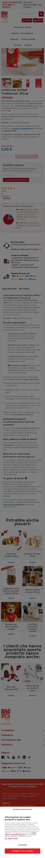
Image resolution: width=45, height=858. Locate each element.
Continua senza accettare (22, 809)
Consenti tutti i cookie (22, 851)
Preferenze (22, 845)
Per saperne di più (11, 838)
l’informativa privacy (18, 834)
